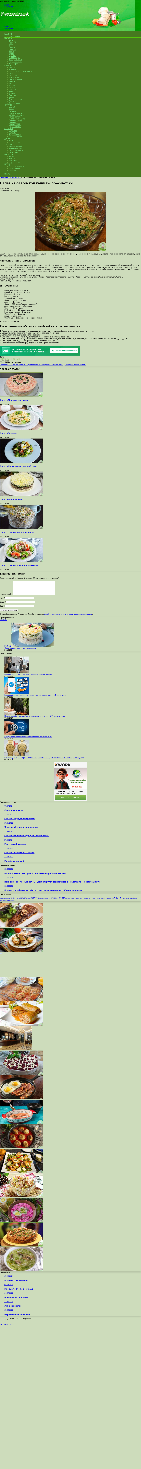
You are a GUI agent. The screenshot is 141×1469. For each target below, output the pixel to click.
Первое (8, 38)
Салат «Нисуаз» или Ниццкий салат (19, 466)
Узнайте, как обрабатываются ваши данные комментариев (68, 614)
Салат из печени (15, 121)
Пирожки (12, 133)
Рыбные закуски (15, 148)
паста (98, 898)
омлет (94, 898)
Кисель (11, 156)
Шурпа (11, 54)
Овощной (13, 109)
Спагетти (12, 89)
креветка (47, 898)
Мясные (12, 68)
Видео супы (14, 64)
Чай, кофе (13, 160)
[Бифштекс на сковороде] (21, 927)
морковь (67, 898)
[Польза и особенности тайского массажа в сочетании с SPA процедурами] (16, 714)
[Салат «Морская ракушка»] (21, 396)
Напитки (8, 154)
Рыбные (12, 69)
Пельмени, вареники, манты (20, 71)
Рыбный (12, 111)
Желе (11, 140)
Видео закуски (14, 152)
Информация (14, 36)
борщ (1, 898)
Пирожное (13, 131)
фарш (135, 898)
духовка (17, 898)
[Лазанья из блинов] (21, 1246)
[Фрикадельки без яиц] (21, 1148)
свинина (126, 898)
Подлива (12, 101)
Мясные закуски (15, 146)
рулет (112, 898)
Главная (3, 178)
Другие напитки (15, 162)
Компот (12, 158)
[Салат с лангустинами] (21, 1172)
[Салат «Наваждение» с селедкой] (21, 1074)
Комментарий (6, 594)
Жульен (12, 93)
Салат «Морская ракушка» (14, 400)
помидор (107, 898)
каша (28, 898)
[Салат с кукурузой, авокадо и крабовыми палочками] (18, 976)
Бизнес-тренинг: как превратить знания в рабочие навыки (28, 674)
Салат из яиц (14, 123)
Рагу (10, 83)
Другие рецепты (15, 62)
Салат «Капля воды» (11, 499)
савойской (11, 359)
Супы (11, 40)
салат (18, 359)
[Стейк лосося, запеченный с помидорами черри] (21, 1123)
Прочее (8, 164)
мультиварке (75, 898)
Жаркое (12, 85)
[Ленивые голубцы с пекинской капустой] (21, 1000)
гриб (12, 898)
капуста (3, 359)
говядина (6, 898)
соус (131, 898)
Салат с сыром (15, 125)
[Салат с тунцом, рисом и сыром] (21, 528)
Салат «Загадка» (9, 433)
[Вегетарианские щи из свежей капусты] (21, 1270)
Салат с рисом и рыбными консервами (20, 648)
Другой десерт (15, 142)
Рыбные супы (14, 58)
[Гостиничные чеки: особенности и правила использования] (16, 1049)
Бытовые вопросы (16, 166)
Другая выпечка (15, 137)
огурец (89, 898)
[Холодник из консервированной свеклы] (21, 1221)
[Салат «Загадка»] (21, 429)
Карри (11, 97)
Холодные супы (15, 60)
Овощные (13, 75)
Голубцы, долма (15, 79)
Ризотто (12, 81)
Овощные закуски (16, 150)
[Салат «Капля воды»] (21, 495)
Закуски (8, 144)
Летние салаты (15, 117)
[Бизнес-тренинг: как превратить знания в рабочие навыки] (16, 672)
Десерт (7, 139)
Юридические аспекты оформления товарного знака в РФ (28, 737)
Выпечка (8, 129)
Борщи (11, 44)
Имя (2, 598)
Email (3, 602)
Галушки (12, 95)
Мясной (12, 107)
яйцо (13, 900)
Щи (10, 46)
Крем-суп (12, 42)
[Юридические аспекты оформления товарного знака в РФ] (16, 735)
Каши (11, 91)
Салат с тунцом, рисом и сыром (17, 532)
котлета (35, 898)
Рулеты (12, 87)
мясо (81, 898)
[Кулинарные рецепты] (14, 23)
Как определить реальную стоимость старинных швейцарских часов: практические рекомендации (44, 758)
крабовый (42, 898)
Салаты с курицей (16, 115)
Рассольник (13, 48)
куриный (54, 898)
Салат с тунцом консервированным (19, 565)
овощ (85, 898)
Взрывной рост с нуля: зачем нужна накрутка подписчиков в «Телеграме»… (35, 695)
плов (102, 898)
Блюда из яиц (14, 77)
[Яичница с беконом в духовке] (21, 1099)
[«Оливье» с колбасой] (21, 1197)
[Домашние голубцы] (21, 1025)
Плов (11, 73)
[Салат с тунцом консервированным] (21, 561)
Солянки (12, 50)
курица (62, 898)
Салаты (8, 105)
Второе (7, 66)
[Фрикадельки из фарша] (21, 951)
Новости (12, 170)
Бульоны (12, 56)
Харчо (11, 52)
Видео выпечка (15, 135)
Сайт (2, 606)
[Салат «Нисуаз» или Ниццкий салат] (21, 462)
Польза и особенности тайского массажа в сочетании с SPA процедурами (34, 716)
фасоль (2, 900)
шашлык (8, 900)
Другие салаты (15, 127)
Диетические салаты (17, 119)
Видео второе (14, 103)
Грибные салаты (15, 113)
